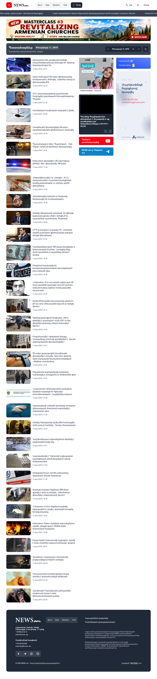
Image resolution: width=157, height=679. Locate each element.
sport (40, 5)
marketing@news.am (23, 646)
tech (65, 5)
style (47, 5)
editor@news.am (22, 634)
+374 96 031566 (21, 643)
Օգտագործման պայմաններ (96, 618)
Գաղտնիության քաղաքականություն (100, 622)
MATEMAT (134, 663)
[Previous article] (105, 131)
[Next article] (110, 131)
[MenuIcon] (9, 5)
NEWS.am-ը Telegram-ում (92, 151)
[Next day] (138, 49)
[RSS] (145, 49)
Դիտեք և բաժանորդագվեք (90, 140)
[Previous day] (108, 49)
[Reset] (133, 49)
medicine (56, 5)
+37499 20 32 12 (21, 632)
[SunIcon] (138, 5)
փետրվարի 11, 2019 (120, 49)
